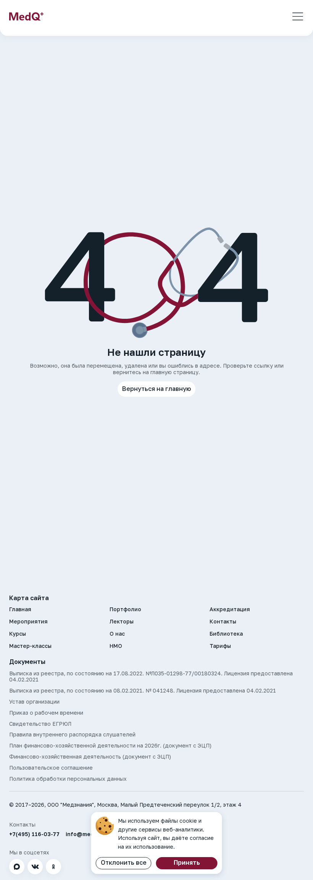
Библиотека (226, 634)
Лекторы (122, 621)
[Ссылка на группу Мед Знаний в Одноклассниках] (53, 866)
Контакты (223, 621)
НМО (116, 646)
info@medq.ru (85, 834)
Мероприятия (28, 621)
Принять (187, 862)
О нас (117, 634)
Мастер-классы (30, 646)
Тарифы (220, 646)
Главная (20, 609)
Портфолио (125, 609)
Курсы (17, 634)
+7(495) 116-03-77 (34, 834)
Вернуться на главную (156, 388)
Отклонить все (124, 862)
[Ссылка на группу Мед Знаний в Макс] (16, 866)
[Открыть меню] (298, 16)
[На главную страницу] (26, 16)
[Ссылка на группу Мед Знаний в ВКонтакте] (35, 866)
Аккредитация (230, 609)
